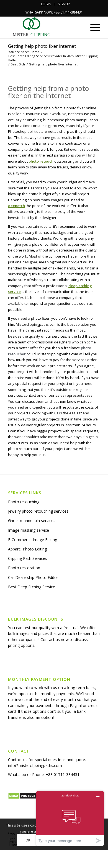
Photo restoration (24, 567)
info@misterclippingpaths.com (35, 765)
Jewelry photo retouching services (38, 511)
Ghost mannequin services (31, 520)
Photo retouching (23, 501)
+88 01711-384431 (62, 774)
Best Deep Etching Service (31, 586)
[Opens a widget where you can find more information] (70, 818)
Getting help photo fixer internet (42, 46)
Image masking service (28, 530)
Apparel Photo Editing (27, 549)
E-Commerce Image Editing (32, 539)
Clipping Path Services (27, 558)
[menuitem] (46, 4)
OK (27, 840)
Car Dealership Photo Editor (33, 577)
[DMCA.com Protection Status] (25, 797)
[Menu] (92, 27)
